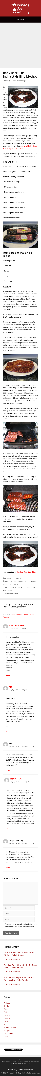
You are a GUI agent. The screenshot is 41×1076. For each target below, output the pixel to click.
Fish (5, 1012)
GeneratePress (34, 1073)
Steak (6, 1036)
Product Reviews (10, 1027)
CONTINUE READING (12, 959)
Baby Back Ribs (11, 581)
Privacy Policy (12, 1070)
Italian (6, 1021)
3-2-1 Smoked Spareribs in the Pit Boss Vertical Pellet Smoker (19, 978)
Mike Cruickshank (16, 625)
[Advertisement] (20, 44)
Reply (8, 675)
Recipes (19, 578)
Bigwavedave (16, 779)
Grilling (8, 578)
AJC (10, 687)
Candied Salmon (11, 593)
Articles (7, 1003)
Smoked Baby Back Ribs (26, 572)
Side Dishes (8, 1033)
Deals (6, 1009)
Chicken (7, 1006)
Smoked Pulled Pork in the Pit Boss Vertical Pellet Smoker (20, 966)
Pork (14, 578)
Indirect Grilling (24, 581)
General (7, 1015)
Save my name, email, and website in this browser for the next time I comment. (21, 925)
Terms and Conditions (25, 1070)
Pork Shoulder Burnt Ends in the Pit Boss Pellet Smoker (19, 953)
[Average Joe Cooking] (20, 8)
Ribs (16, 584)
